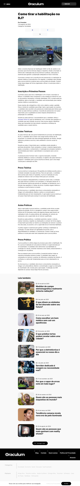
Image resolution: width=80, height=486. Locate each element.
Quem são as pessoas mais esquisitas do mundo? (49, 398)
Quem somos (53, 453)
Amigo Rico (21, 473)
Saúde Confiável (42, 473)
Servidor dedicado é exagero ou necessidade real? (47, 367)
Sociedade (21, 467)
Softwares (67, 473)
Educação (39, 467)
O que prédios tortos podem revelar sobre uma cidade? (48, 336)
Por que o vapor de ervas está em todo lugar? (48, 382)
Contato (43, 453)
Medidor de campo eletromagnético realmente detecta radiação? (49, 288)
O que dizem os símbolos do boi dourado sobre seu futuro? (48, 304)
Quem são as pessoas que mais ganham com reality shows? (48, 431)
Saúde (33, 467)
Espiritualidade (47, 467)
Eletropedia (34, 476)
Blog (36, 453)
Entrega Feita (52, 473)
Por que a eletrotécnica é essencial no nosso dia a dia (48, 352)
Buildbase (27, 476)
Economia (28, 467)
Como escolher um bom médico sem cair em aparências (47, 320)
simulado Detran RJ (24, 119)
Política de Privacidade (68, 453)
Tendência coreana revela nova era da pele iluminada (49, 414)
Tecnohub (60, 473)
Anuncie (73, 457)
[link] (15, 454)
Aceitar (66, 483)
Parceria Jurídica (31, 473)
